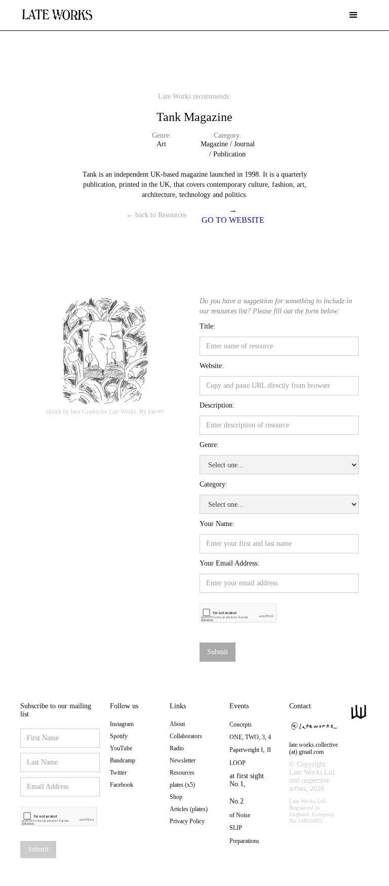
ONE (235, 737)
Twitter (118, 772)
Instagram (122, 724)
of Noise (239, 815)
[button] (353, 15)
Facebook (121, 784)
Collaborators (186, 736)
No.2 (236, 801)
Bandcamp (122, 760)
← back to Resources (156, 215)
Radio (177, 748)
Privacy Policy (187, 821)
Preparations (244, 840)
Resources (182, 772)
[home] (57, 11)
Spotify (119, 736)
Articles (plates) (189, 809)
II (269, 749)
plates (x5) (182, 784)
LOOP (237, 763)
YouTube (121, 748)
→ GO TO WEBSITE (233, 215)
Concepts (240, 724)
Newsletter (183, 760)
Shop (176, 796)
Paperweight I (246, 749)
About (177, 724)
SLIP (235, 827)
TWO (252, 737)
